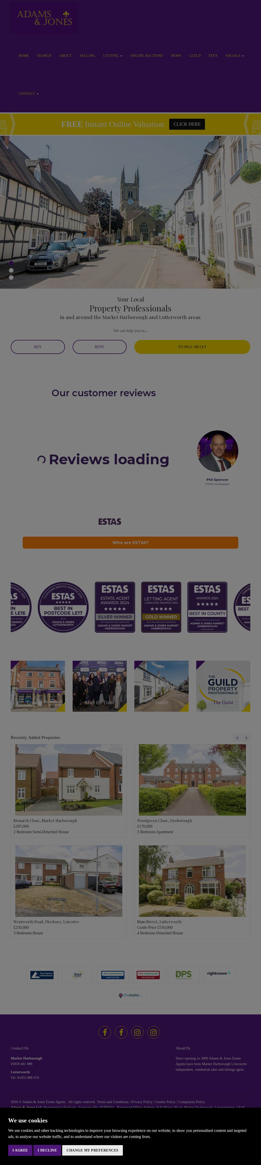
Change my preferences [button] (93, 1150)
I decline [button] (47, 1150)
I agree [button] (20, 1150)
